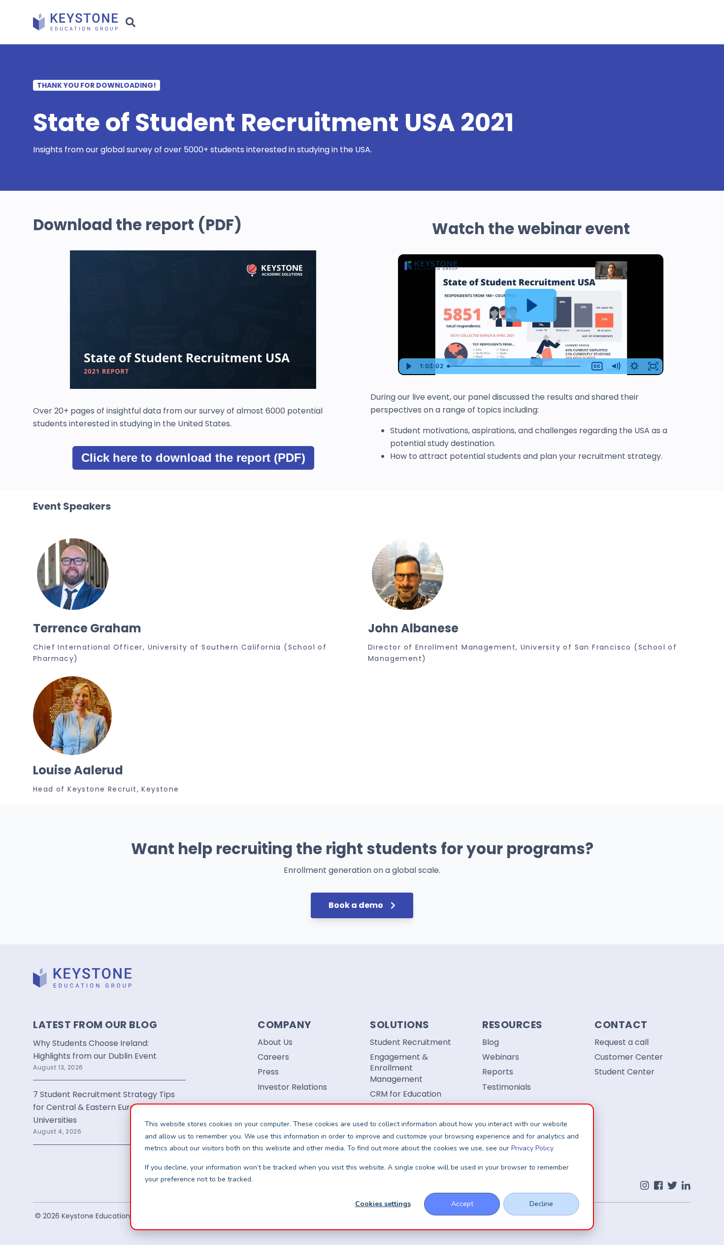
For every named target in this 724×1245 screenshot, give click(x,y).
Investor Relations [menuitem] (292, 1087)
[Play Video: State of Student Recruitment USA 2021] (531, 305)
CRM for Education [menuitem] (405, 1094)
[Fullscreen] (653, 366)
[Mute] (615, 366)
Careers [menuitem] (273, 1057)
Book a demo (357, 905)
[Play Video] (408, 366)
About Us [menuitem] (275, 1042)
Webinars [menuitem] (500, 1057)
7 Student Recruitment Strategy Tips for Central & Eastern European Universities (104, 1107)
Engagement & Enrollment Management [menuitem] (399, 1068)
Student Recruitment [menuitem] (410, 1042)
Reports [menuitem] (497, 1072)
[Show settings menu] (634, 366)
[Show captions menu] (597, 366)
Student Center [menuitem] (624, 1072)
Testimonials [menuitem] (506, 1087)
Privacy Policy (532, 1148)
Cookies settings (383, 1204)
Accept (462, 1204)
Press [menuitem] (268, 1072)
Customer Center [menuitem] (628, 1057)
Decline (541, 1204)
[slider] (516, 366)
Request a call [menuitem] (621, 1042)
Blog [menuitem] (490, 1042)
